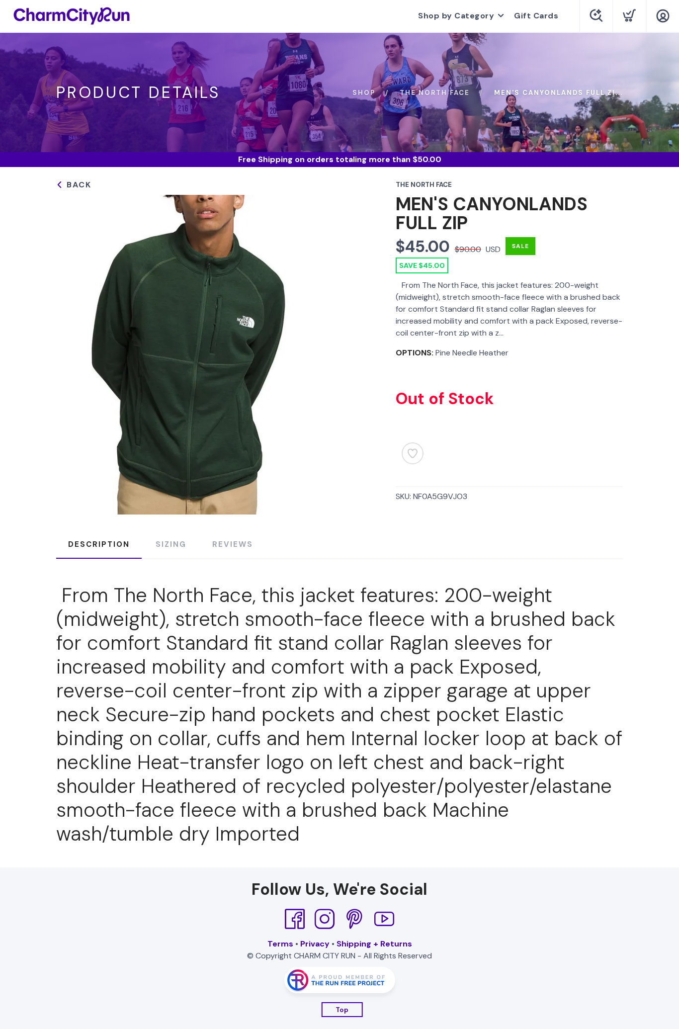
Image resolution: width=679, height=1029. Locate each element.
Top (342, 1010)
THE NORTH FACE (435, 92)
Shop (363, 92)
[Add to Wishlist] (413, 453)
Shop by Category (456, 15)
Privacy (315, 944)
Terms (280, 944)
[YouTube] (384, 919)
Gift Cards (536, 15)
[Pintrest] (354, 919)
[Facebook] (295, 919)
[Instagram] (325, 919)
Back (77, 184)
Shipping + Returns (374, 944)
